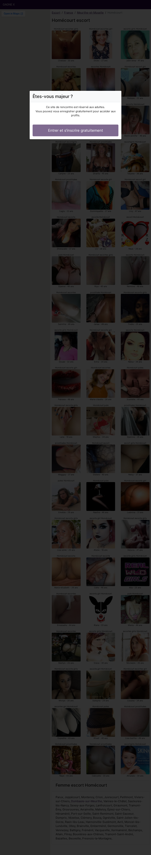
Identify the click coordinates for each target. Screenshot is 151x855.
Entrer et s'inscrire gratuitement (75, 130)
